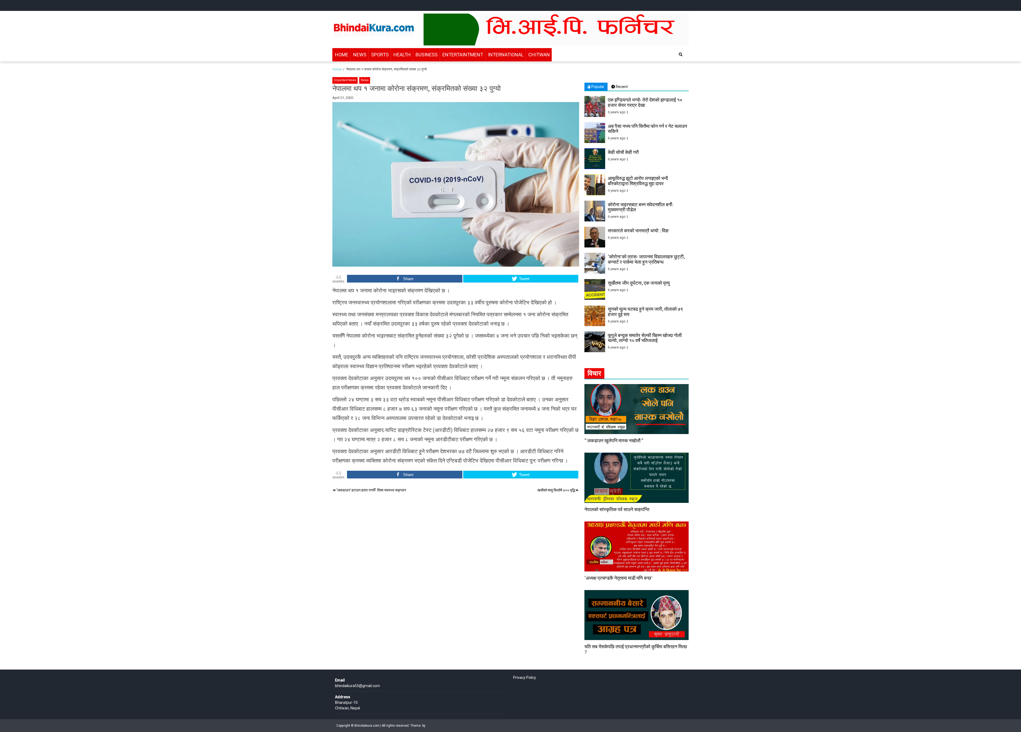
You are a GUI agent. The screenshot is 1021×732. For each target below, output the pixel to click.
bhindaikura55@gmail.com (357, 686)
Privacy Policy (524, 677)
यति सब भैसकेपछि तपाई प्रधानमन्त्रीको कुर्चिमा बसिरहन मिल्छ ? (635, 649)
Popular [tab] (597, 87)
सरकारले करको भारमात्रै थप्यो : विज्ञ (638, 230)
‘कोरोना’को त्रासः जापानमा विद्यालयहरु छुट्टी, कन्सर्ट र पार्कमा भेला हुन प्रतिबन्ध (646, 259)
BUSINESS (427, 54)
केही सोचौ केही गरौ (623, 152)
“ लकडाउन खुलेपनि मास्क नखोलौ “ (613, 440)
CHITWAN (539, 54)
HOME (341, 54)
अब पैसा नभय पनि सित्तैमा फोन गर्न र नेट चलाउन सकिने (647, 128)
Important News (345, 80)
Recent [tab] (621, 87)
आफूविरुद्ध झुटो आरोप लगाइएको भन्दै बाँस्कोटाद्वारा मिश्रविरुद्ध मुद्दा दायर (638, 181)
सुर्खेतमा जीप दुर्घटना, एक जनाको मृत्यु (639, 283)
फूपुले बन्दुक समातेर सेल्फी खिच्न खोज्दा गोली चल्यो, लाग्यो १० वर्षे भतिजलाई (645, 338)
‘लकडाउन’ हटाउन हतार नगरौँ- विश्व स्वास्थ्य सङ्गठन (371, 490)
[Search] (681, 54)
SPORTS (380, 54)
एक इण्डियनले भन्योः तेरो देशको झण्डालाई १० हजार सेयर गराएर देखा (645, 102)
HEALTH (402, 54)
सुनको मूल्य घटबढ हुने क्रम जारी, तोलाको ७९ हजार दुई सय (645, 311)
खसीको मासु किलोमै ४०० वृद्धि (556, 490)
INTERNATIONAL (506, 54)
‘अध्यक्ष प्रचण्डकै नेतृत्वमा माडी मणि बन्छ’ (618, 578)
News (365, 80)
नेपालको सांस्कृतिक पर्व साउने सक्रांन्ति (616, 509)
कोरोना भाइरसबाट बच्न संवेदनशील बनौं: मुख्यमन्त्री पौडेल (640, 207)
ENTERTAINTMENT (462, 54)
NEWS (359, 54)
